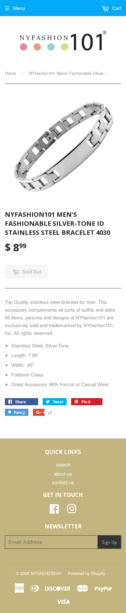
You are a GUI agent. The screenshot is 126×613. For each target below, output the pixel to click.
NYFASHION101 (46, 573)
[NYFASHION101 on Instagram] (72, 510)
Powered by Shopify (86, 573)
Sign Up (109, 542)
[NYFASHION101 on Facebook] (54, 510)
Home (10, 73)
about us (63, 473)
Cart (116, 8)
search (63, 464)
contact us (63, 482)
